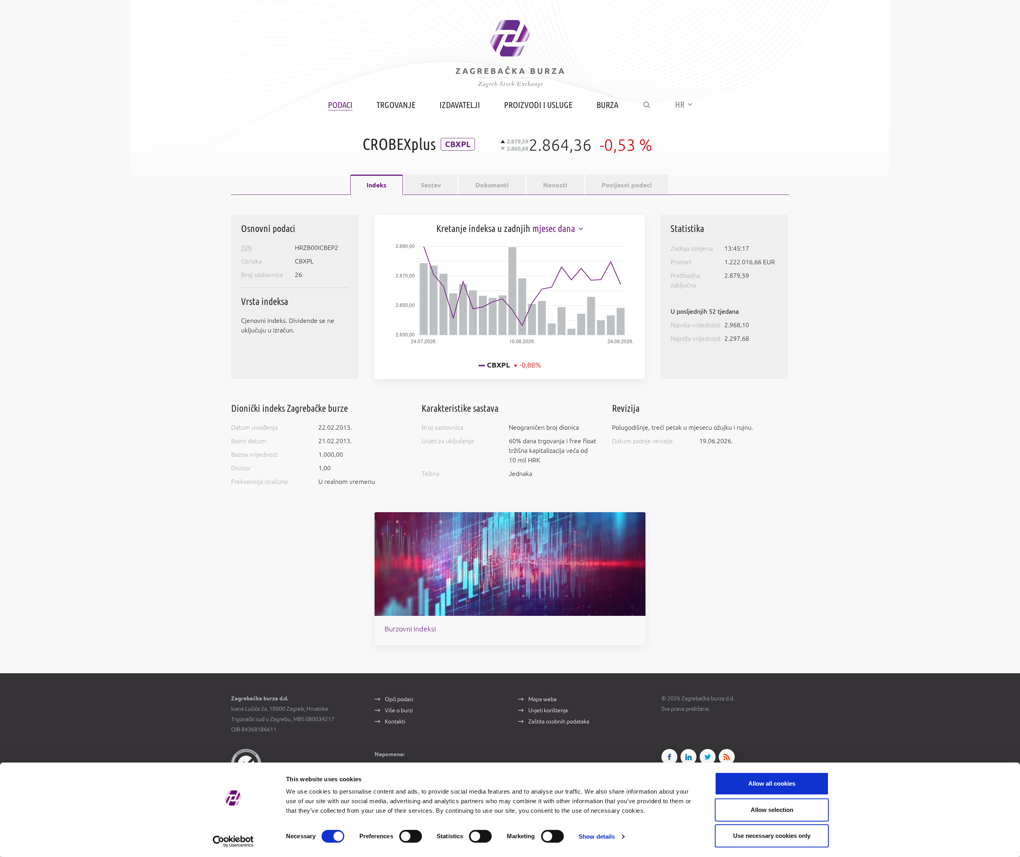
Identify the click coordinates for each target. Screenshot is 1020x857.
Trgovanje (396, 105)
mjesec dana (554, 228)
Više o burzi (399, 710)
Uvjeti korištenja (548, 710)
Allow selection (772, 809)
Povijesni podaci (627, 185)
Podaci (340, 105)
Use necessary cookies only (771, 835)
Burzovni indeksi (410, 629)
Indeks (376, 185)
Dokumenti (492, 185)
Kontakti (395, 721)
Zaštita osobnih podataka (558, 721)
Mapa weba (542, 699)
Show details (597, 836)
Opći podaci (399, 699)
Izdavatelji (459, 105)
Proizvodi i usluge (538, 105)
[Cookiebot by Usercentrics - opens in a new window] (233, 841)
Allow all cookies (771, 783)
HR (680, 104)
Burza (607, 105)
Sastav (431, 185)
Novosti (555, 185)
